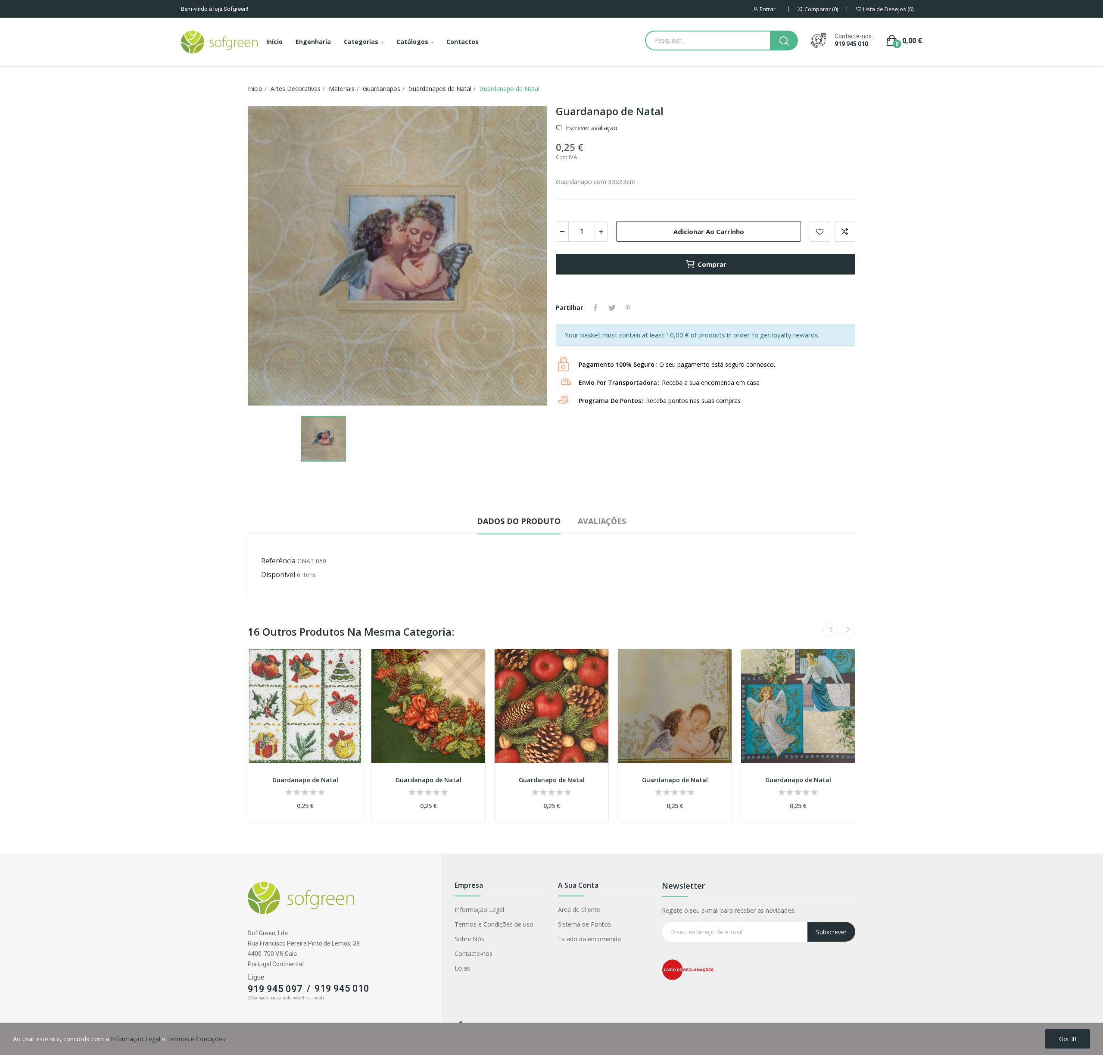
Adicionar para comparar (845, 231)
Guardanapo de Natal (305, 780)
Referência (278, 560)
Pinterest (628, 307)
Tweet (612, 307)
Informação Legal (479, 909)
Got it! (1067, 1039)
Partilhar (595, 307)
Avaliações (602, 521)
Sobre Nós (469, 939)
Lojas (462, 968)
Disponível (278, 574)
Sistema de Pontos (584, 924)
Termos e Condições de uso (494, 924)
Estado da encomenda (589, 939)
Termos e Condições (196, 1039)
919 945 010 (851, 44)
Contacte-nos (473, 953)
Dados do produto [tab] (519, 521)
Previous (830, 630)
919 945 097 (275, 988)
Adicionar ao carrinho (708, 231)
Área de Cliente (579, 909)
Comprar (712, 264)
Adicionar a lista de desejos (820, 231)
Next (848, 630)
